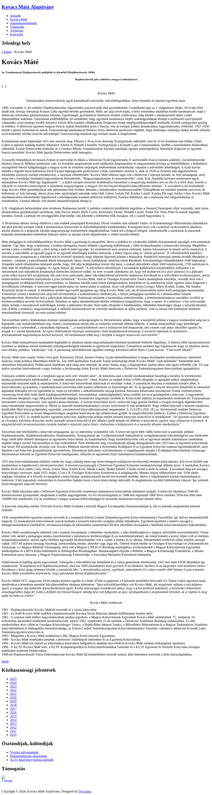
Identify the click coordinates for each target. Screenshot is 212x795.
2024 (13, 682)
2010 (13, 734)
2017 (13, 708)
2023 (13, 686)
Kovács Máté (18, 19)
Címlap (6, 52)
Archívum (16, 30)
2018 (13, 705)
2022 (13, 690)
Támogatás (17, 27)
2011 (13, 731)
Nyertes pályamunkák (24, 752)
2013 (13, 723)
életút (5, 661)
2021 (13, 693)
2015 (13, 716)
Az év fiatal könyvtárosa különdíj (31, 759)
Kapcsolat (16, 34)
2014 (13, 720)
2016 (13, 712)
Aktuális (15, 15)
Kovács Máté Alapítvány (28, 7)
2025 (13, 679)
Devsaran (85, 791)
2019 (13, 701)
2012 (13, 727)
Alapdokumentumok (23, 23)
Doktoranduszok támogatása (28, 756)
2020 (13, 697)
